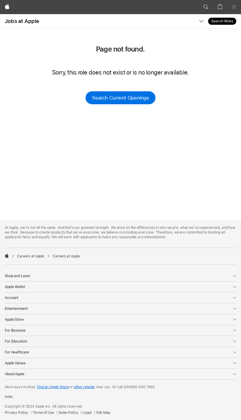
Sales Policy (68, 413)
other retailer (84, 387)
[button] (206, 7)
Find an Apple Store (53, 387)
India (8, 397)
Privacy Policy (16, 413)
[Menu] (234, 7)
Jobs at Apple (22, 21)
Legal (87, 413)
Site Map (103, 413)
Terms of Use (43, 413)
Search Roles (222, 21)
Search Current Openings (120, 98)
